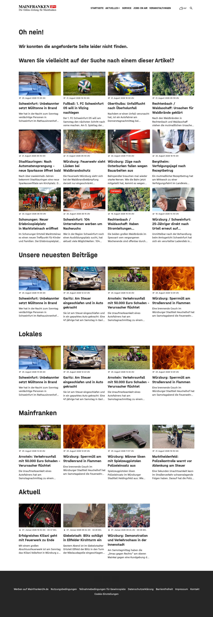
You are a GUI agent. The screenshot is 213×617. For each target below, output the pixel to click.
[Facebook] (97, 579)
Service (126, 8)
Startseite (97, 8)
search (191, 8)
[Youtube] (115, 579)
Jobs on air (140, 8)
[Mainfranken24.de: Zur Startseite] (37, 8)
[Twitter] (106, 579)
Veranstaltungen (160, 8)
